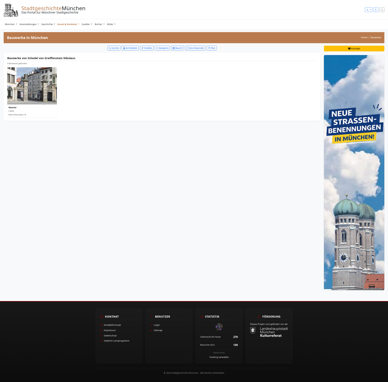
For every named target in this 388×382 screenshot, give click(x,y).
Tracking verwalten (219, 357)
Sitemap (158, 330)
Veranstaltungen (28, 24)
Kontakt (355, 48)
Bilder (110, 24)
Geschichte (47, 24)
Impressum (110, 330)
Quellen (86, 24)
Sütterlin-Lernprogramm (116, 340)
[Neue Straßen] (354, 172)
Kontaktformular (112, 324)
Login (157, 324)
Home (364, 37)
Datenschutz (110, 335)
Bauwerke (376, 37)
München (10, 24)
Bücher (99, 24)
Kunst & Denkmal (67, 24)
